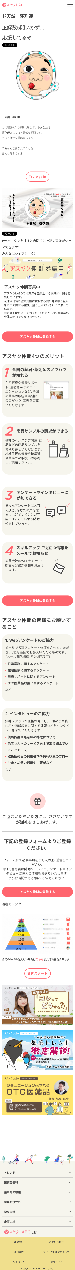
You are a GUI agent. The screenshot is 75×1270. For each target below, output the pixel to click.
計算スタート (37, 973)
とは (34, 1232)
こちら (40, 959)
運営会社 (19, 1242)
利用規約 (19, 1252)
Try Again (37, 177)
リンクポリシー (18, 1262)
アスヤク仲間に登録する (37, 336)
